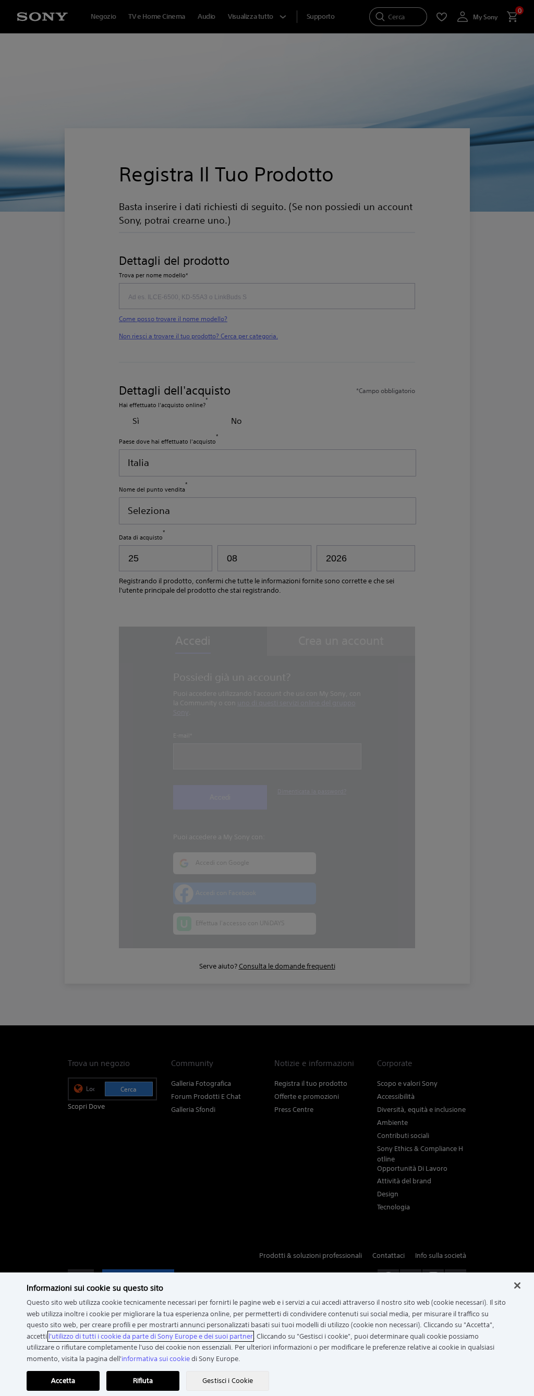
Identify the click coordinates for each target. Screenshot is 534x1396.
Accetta (63, 1380)
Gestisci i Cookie (227, 1380)
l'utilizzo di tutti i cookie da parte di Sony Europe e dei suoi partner (150, 1336)
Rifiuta (143, 1380)
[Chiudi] (517, 1285)
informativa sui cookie (156, 1358)
